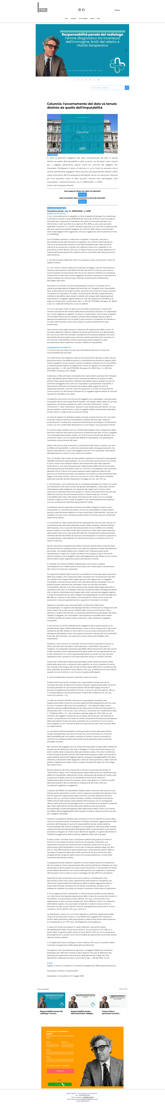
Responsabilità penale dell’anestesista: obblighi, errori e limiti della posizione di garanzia (82, 1012)
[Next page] (94, 80)
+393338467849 (88, 1097)
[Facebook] (83, 9)
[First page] (66, 80)
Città (48, 1057)
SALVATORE (43, 9)
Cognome (64, 1042)
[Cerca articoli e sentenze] (127, 88)
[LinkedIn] (79, 9)
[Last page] (98, 80)
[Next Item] (126, 50)
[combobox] (59, 1060)
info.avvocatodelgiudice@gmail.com (85, 1099)
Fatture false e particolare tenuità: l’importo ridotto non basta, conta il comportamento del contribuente (111, 1012)
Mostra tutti (123, 989)
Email (48, 1049)
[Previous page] (70, 80)
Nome (48, 1042)
